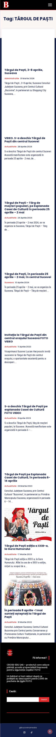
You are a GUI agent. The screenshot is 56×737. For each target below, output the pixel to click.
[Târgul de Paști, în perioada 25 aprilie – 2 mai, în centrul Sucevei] (28, 252)
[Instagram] (24, 732)
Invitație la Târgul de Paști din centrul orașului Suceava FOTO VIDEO (26, 338)
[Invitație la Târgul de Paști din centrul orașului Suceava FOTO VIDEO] (28, 313)
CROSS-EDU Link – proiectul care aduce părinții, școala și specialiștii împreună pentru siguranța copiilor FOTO (28, 667)
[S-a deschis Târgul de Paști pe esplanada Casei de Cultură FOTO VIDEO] (28, 385)
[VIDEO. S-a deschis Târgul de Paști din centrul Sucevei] (28, 116)
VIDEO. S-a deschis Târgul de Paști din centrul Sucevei (24, 139)
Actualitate (10, 146)
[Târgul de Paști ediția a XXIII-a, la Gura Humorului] (28, 524)
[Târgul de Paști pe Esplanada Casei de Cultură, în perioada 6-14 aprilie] (28, 453)
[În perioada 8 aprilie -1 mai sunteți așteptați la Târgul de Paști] (28, 589)
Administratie (11, 78)
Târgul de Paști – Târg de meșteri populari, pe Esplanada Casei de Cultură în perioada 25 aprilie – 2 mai (27, 207)
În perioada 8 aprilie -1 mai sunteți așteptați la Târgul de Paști (25, 613)
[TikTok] (31, 732)
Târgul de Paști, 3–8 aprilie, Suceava (23, 71)
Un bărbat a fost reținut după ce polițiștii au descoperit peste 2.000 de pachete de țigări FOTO (27, 679)
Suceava (9, 282)
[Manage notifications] (49, 731)
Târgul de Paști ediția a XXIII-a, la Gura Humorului (26, 547)
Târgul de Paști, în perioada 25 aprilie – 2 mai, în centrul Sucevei (27, 275)
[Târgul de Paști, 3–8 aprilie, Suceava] (28, 48)
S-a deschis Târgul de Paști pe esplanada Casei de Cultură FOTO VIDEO (26, 409)
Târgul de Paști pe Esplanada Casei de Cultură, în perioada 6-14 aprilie (27, 477)
